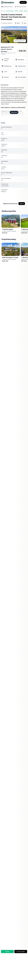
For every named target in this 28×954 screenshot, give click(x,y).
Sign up (22, 203)
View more (14, 112)
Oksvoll (21, 10)
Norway (16, 10)
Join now (23, 2)
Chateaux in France (8, 6)
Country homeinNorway (9, 231)
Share (7, 951)
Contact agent (20, 951)
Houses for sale (10, 10)
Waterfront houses (21, 6)
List (4, 10)
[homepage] (1, 10)
